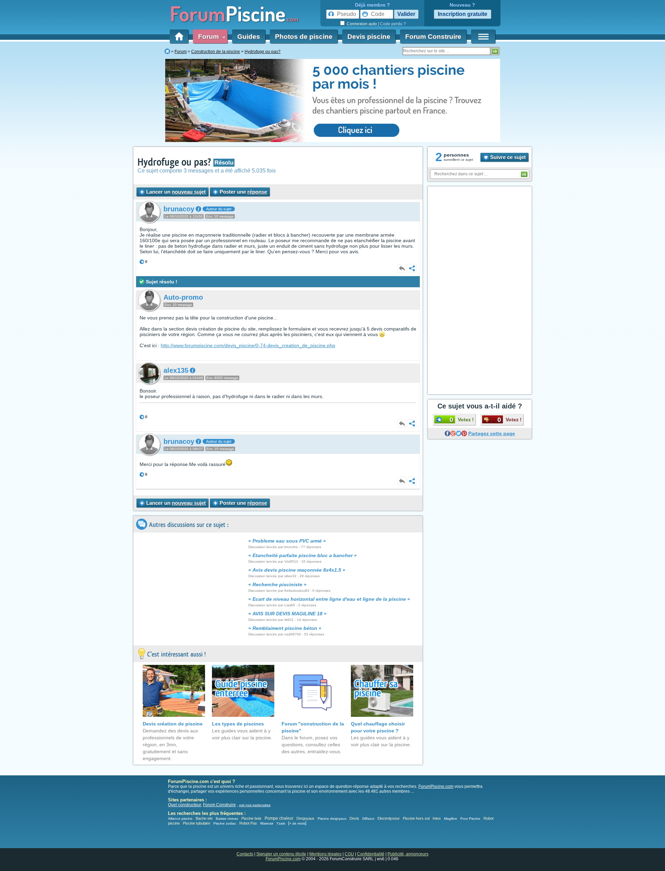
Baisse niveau (227, 818)
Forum (210, 36)
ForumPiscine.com (435, 786)
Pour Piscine (470, 818)
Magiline (450, 818)
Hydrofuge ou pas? (175, 162)
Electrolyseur (389, 818)
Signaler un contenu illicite (281, 854)
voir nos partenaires (255, 805)
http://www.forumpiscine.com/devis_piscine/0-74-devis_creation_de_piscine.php (248, 345)
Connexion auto (362, 23)
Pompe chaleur (279, 818)
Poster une (242, 192)
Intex (437, 818)
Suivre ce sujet (507, 157)
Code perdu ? (393, 23)
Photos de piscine (303, 36)
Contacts (245, 854)
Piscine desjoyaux (332, 818)
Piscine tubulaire (196, 823)
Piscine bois (251, 818)
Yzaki (280, 823)
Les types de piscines (238, 724)
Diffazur (368, 818)
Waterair (266, 823)
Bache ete (204, 818)
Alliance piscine (180, 818)
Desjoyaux (306, 818)
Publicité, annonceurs (408, 854)
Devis (354, 818)
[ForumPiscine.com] (167, 51)
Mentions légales (325, 854)
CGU (349, 854)
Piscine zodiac (224, 823)
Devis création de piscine (173, 724)
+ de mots (297, 823)
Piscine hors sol (416, 818)
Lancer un (175, 192)
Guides (248, 36)
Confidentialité (370, 854)
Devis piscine (368, 36)
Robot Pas (248, 823)
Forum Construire (433, 36)
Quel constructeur (184, 804)
